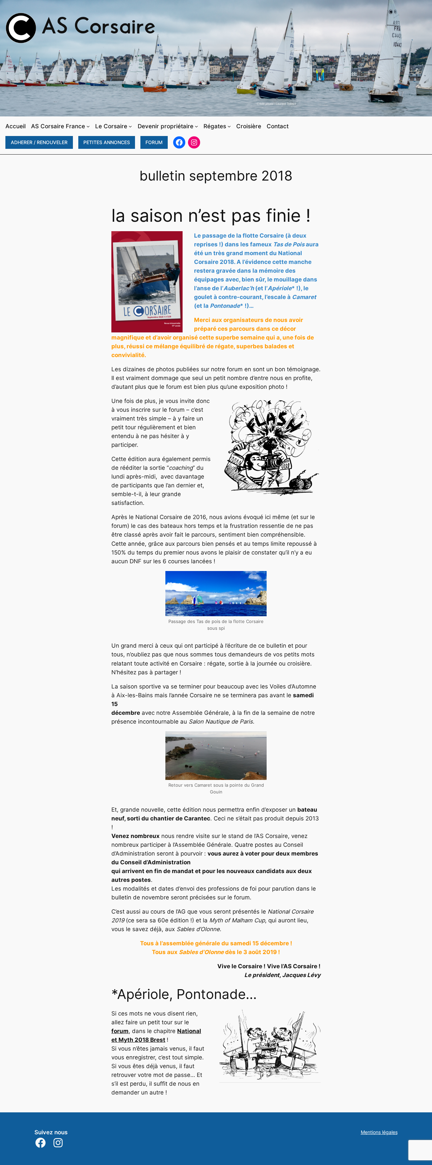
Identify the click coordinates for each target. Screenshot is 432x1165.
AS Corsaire (99, 28)
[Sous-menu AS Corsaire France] (88, 126)
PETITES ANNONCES (106, 142)
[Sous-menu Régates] (229, 126)
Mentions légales (379, 1132)
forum (120, 1031)
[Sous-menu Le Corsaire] (130, 126)
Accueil (15, 126)
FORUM (154, 142)
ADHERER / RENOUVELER (39, 142)
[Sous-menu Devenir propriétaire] (196, 126)
